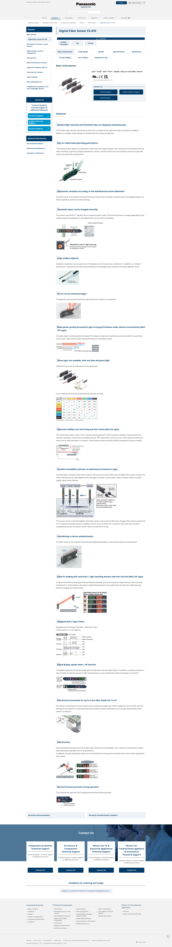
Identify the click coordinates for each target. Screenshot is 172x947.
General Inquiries (105, 98)
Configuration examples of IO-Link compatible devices (38, 88)
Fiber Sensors (92, 23)
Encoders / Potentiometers (35, 917)
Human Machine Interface (83, 918)
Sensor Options (32, 77)
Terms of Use (37, 940)
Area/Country (142, 942)
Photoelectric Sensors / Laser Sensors (37, 45)
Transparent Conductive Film (36, 919)
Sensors (82, 23)
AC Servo (126, 911)
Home (44, 18)
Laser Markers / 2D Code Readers (106, 912)
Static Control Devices (105, 909)
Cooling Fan (31, 922)
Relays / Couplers (33, 909)
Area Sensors (31, 58)
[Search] (101, 12)
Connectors (31, 911)
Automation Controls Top (49, 23)
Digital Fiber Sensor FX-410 (37, 39)
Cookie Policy (57, 940)
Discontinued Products (35, 144)
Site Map (28, 940)
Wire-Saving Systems (34, 82)
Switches (30, 914)
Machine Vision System (105, 916)
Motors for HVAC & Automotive (132, 914)
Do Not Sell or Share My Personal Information (76, 940)
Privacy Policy (47, 940)
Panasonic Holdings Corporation (101, 940)
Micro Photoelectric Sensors (37, 63)
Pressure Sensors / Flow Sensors (85, 921)
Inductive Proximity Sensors (37, 67)
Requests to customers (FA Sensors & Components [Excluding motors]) (85, 891)
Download (68, 18)
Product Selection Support (131, 92)
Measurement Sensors (82, 924)
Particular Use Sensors (35, 72)
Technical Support (105, 92)
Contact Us (121, 3)
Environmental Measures (36, 148)
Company (124, 18)
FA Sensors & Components (68, 23)
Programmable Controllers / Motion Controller (84, 915)
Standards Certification (35, 153)
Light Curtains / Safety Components (35, 52)
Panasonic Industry (33, 23)
